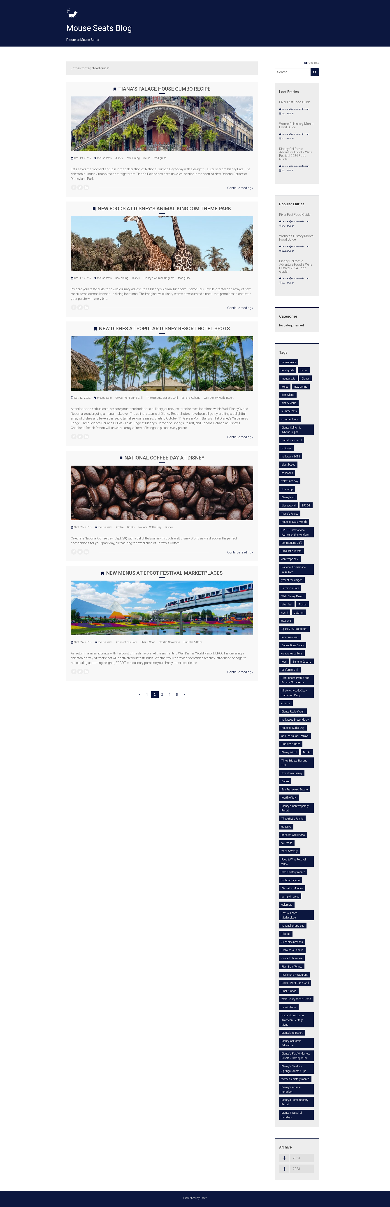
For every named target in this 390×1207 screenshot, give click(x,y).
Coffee (119, 527)
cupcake (286, 826)
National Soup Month (294, 521)
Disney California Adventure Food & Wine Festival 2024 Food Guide (295, 154)
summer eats (289, 411)
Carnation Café (290, 588)
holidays (286, 448)
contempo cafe (290, 559)
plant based (288, 464)
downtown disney (291, 773)
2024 (296, 1158)
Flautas (285, 933)
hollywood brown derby (295, 719)
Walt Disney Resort (292, 596)
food (284, 661)
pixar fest (286, 604)
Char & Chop (147, 642)
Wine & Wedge (289, 851)
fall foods (286, 843)
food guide (160, 158)
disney (119, 158)
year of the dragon (291, 580)
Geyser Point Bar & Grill (129, 397)
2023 (296, 1169)
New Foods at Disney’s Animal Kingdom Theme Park (164, 208)
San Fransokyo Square (294, 789)
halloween (287, 473)
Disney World (289, 752)
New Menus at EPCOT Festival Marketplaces (164, 573)
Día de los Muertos (292, 888)
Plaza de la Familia (292, 950)
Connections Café (126, 642)
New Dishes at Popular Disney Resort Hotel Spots (164, 328)
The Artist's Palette (292, 818)
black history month (293, 872)
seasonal (286, 620)
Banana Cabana (190, 397)
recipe (146, 158)
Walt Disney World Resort (219, 397)
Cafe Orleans (288, 1007)
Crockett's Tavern (291, 551)
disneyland (287, 394)
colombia (286, 904)
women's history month (295, 1079)
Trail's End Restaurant (294, 974)
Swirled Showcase (169, 642)
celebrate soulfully (291, 653)
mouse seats (104, 158)
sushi (284, 612)
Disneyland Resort (292, 1032)
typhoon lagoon (290, 880)
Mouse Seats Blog (99, 28)
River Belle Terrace (291, 966)
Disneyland (288, 497)
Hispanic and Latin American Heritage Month (292, 1020)
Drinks (131, 527)
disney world (288, 403)
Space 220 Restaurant (294, 628)
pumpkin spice (290, 896)
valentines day (289, 481)
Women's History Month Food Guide (296, 125)
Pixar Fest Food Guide (294, 102)
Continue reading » (240, 188)
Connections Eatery (292, 645)
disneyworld (288, 505)
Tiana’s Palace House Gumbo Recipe (164, 89)
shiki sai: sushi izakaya (295, 736)
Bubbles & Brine (192, 642)
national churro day (292, 925)
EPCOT (306, 505)
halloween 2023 (290, 456)
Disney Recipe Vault (292, 711)
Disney (136, 278)
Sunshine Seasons (292, 942)
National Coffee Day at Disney (164, 458)
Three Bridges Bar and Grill (162, 397)
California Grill (289, 669)
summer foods (290, 419)
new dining (133, 158)
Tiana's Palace (289, 513)
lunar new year (289, 637)
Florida (302, 604)
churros (285, 703)
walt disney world (291, 440)
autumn (299, 612)
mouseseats (288, 378)
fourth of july (289, 797)
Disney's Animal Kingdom (159, 278)
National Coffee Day (149, 527)
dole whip (287, 489)
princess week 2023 (293, 835)
